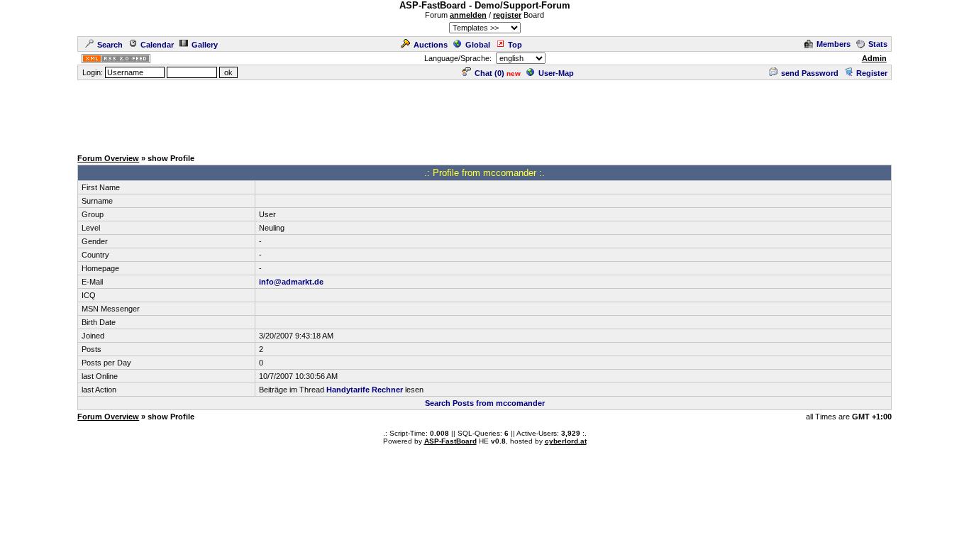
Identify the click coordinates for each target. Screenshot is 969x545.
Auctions (431, 44)
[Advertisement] (484, 113)
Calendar (157, 44)
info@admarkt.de (291, 281)
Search (110, 44)
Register (871, 73)
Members (833, 44)
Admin (874, 58)
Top (515, 44)
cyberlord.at (566, 441)
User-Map (556, 73)
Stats (877, 44)
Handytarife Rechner (364, 389)
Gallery (205, 44)
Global (477, 44)
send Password (809, 73)
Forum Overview (108, 158)
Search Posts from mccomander (485, 403)
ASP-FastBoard (450, 441)
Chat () (489, 73)
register (507, 15)
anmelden (468, 15)
